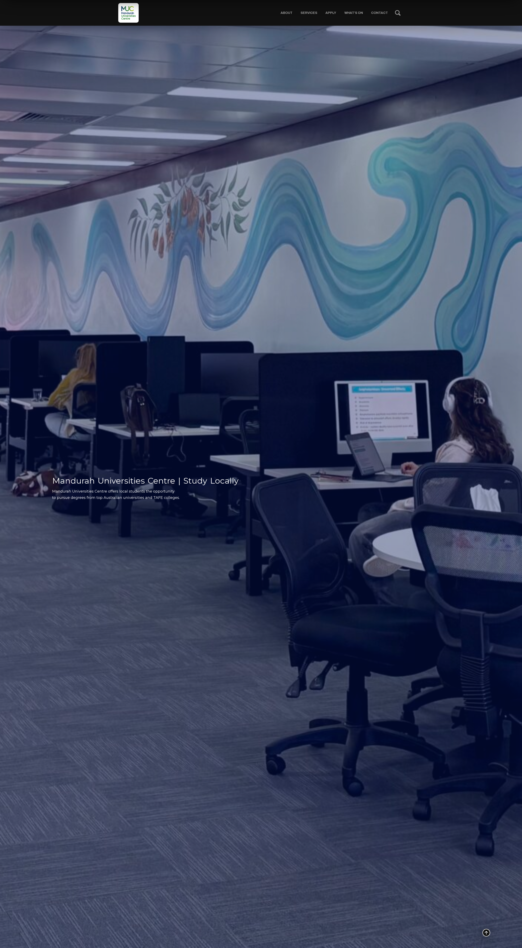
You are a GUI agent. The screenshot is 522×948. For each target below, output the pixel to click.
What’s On (353, 12)
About (286, 12)
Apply (330, 12)
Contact (379, 12)
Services (309, 12)
